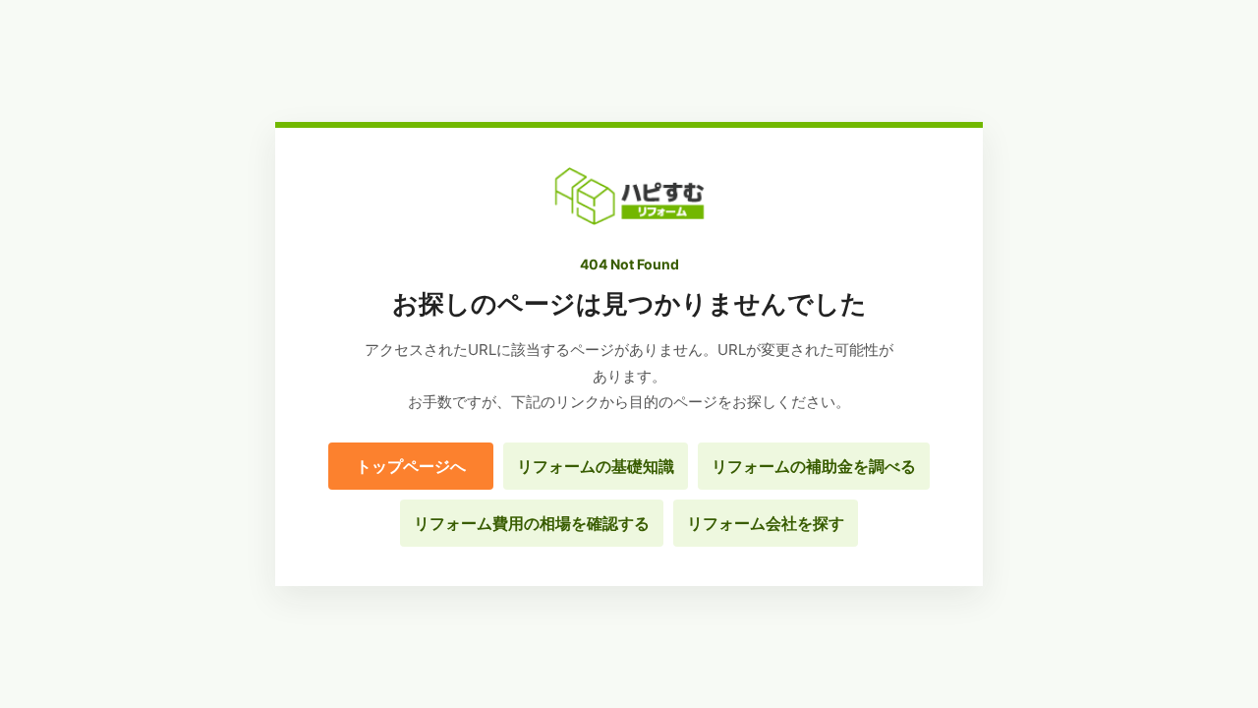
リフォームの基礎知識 (595, 466)
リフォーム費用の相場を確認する (532, 523)
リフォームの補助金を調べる (814, 466)
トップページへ (411, 466)
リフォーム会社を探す (765, 523)
